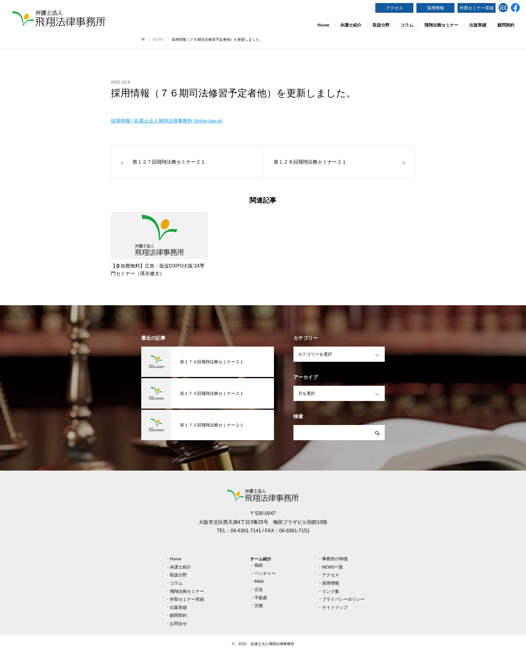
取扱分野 (381, 24)
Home (323, 24)
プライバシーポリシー (343, 599)
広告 (258, 589)
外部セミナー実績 (477, 7)
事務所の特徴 (335, 558)
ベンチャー (265, 573)
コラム (407, 24)
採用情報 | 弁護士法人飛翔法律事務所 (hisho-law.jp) (167, 120)
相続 (258, 565)
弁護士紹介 (351, 24)
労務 (258, 605)
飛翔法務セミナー (441, 24)
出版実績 (477, 24)
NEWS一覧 (332, 567)
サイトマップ (335, 607)
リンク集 (330, 591)
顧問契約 (505, 24)
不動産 (260, 597)
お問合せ (178, 623)
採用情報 (435, 7)
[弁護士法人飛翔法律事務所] (59, 18)
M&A (259, 581)
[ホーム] (143, 39)
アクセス (394, 7)
